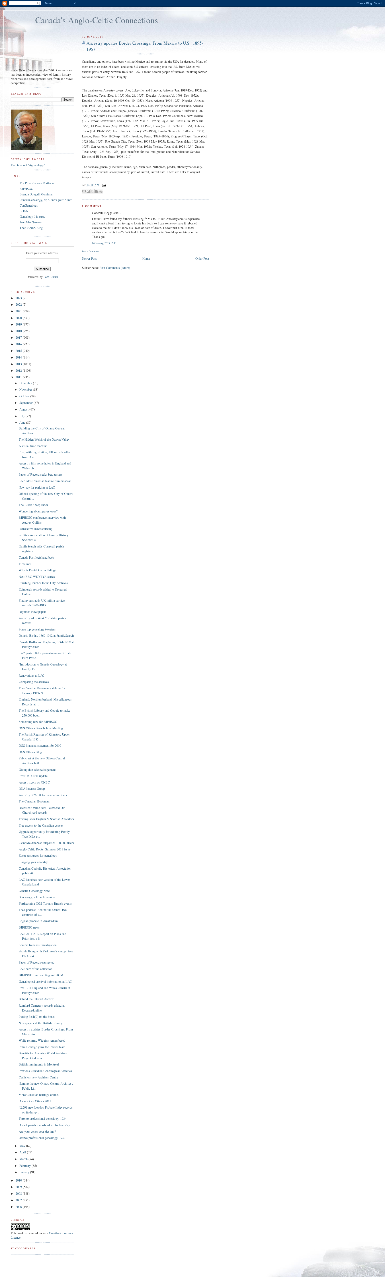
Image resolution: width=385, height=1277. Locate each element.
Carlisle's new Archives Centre (38, 1077)
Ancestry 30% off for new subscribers (43, 795)
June (22, 422)
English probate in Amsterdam (38, 921)
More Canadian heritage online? (39, 1094)
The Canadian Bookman (34, 801)
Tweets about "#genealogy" (28, 165)
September (26, 402)
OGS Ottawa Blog (30, 752)
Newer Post (89, 258)
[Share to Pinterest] (101, 191)
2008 (19, 1193)
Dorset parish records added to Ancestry (44, 1125)
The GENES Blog (31, 228)
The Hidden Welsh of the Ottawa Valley (44, 439)
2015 (19, 350)
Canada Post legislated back (36, 557)
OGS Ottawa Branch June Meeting (41, 728)
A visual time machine (33, 446)
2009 (19, 1187)
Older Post (202, 258)
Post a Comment (90, 251)
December (26, 383)
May (22, 1146)
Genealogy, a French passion (37, 897)
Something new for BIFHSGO (38, 721)
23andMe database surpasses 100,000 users (46, 843)
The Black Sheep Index (33, 505)
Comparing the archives (34, 682)
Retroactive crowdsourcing (35, 529)
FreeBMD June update (33, 776)
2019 (19, 324)
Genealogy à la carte (32, 216)
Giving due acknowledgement (37, 769)
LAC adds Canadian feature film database (45, 481)
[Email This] (84, 191)
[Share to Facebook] (96, 191)
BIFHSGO (26, 189)
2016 (19, 344)
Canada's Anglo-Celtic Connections (96, 20)
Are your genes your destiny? (37, 1131)
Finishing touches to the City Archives (43, 583)
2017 (19, 337)
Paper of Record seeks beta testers (40, 474)
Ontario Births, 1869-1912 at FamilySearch (46, 635)
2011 (19, 377)
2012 (19, 370)
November (26, 389)
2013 (19, 364)
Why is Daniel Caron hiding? (37, 570)
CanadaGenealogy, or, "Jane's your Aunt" (46, 200)
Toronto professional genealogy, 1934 (42, 1118)
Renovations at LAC (32, 675)
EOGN (24, 211)
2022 (19, 304)
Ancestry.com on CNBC (34, 782)
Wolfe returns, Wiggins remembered (42, 1040)
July (22, 416)
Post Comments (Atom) (115, 267)
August (24, 409)
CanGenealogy (29, 205)
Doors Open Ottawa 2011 (35, 1101)
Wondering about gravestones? (38, 511)
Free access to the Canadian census (41, 825)
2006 (19, 1206)
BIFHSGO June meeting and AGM (41, 975)
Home (146, 258)
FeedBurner (50, 277)
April (23, 1152)
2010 (19, 1180)
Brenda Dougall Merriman (36, 194)
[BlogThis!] (88, 191)
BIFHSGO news (29, 927)
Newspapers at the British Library (40, 1023)
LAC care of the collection (35, 969)
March (24, 1159)
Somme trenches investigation (38, 945)
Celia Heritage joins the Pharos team (42, 1047)
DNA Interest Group (32, 788)
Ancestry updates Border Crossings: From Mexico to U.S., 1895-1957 (144, 46)
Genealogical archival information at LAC (45, 981)
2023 (19, 298)
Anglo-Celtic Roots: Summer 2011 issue (44, 849)
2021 (19, 311)
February (25, 1165)
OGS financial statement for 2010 (40, 745)
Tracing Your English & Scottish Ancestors (46, 819)
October (24, 396)
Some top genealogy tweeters (37, 629)
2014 (19, 357)
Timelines (25, 564)
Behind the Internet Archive (36, 999)
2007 (19, 1200)
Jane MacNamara (30, 222)
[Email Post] (103, 185)
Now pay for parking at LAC (37, 487)
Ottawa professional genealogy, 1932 (42, 1138)
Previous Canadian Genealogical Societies (45, 1071)
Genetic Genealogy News (35, 891)
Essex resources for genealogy (38, 855)
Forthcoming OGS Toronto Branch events (45, 903)
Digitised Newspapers (33, 611)
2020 (19, 318)
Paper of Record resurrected (36, 962)
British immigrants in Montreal (39, 1064)
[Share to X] (92, 191)
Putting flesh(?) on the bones (37, 1016)
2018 (19, 331)
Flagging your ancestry (33, 862)
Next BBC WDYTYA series (37, 576)
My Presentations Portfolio (37, 183)
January (24, 1172)
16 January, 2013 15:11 (104, 243)
